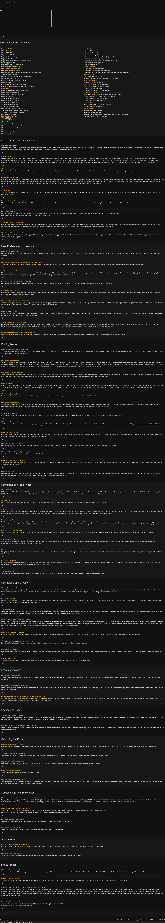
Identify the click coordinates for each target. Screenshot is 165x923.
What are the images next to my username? (14, 80)
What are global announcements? (11, 126)
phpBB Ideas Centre (83, 880)
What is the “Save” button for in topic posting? (15, 110)
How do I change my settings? (10, 71)
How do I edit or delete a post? (10, 92)
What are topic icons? (7, 134)
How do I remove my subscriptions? (95, 100)
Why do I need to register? (9, 51)
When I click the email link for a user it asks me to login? (18, 86)
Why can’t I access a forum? (9, 102)
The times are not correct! (9, 75)
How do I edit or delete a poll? (10, 100)
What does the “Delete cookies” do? (12, 67)
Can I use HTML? (6, 120)
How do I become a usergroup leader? (95, 59)
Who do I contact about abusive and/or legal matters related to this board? (106, 114)
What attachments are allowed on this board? (98, 104)
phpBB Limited (51, 872)
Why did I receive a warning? (10, 106)
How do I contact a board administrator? (96, 116)
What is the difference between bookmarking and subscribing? (103, 94)
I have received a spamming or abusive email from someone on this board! (106, 73)
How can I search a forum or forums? (95, 82)
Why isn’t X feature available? (93, 112)
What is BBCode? (6, 118)
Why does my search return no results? (96, 84)
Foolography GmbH (27, 922)
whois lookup (126, 889)
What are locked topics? (8, 132)
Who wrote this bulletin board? (93, 110)
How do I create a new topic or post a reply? (14, 90)
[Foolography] (26, 18)
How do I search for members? (93, 88)
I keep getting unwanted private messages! (97, 71)
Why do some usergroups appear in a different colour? (100, 61)
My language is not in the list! (10, 78)
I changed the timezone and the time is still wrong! (16, 76)
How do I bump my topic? (9, 114)
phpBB (26, 294)
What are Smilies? (6, 122)
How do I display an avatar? (9, 82)
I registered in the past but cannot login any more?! (16, 61)
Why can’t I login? (6, 59)
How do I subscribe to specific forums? (96, 98)
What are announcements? (9, 128)
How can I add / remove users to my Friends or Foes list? (101, 78)
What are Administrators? (92, 51)
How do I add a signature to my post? (12, 94)
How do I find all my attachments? (94, 106)
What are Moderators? (91, 53)
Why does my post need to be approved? (13, 112)
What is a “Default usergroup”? (93, 63)
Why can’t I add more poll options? (11, 98)
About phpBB (131, 872)
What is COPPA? (6, 53)
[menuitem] (13, 2)
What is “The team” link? (91, 65)
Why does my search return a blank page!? (97, 86)
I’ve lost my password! (8, 63)
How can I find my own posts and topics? (96, 90)
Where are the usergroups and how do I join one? (99, 57)
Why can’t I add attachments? (10, 104)
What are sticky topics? (8, 130)
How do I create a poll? (8, 96)
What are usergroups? (91, 55)
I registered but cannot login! (9, 57)
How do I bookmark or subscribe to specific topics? (99, 96)
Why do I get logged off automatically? (12, 65)
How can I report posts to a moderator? (13, 108)
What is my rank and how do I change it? (13, 84)
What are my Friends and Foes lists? (95, 76)
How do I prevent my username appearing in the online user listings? (22, 73)
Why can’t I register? (7, 55)
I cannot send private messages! (94, 69)
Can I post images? (7, 124)
